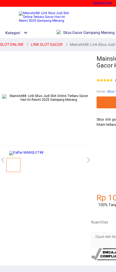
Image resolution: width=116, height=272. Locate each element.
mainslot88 (105, 134)
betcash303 (105, 153)
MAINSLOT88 (102, 3)
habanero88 (105, 143)
